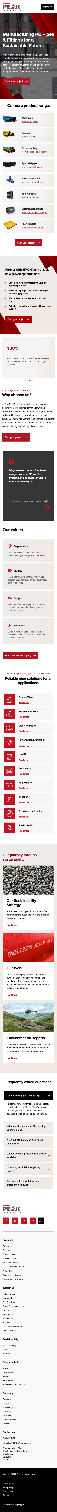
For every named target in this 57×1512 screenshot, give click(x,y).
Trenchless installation (12, 1326)
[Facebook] (6, 1221)
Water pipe (7, 1246)
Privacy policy (8, 1488)
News (5, 1368)
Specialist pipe (9, 1258)
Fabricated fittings (11, 1262)
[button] (24, 380)
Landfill (6, 1310)
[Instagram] (33, 1221)
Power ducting (9, 1254)
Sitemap (6, 1495)
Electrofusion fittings (12, 1275)
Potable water (9, 1294)
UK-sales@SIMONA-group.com (17, 1443)
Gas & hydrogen (10, 1302)
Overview (7, 1399)
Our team (7, 1411)
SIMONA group (9, 1407)
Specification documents (14, 1384)
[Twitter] (15, 1221)
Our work (7, 1349)
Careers (6, 1423)
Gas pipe (7, 1250)
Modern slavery (8, 1484)
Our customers (9, 1419)
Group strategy (9, 1345)
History (6, 1403)
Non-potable (8, 1298)
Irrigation (6, 1322)
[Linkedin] (24, 1221)
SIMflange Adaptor (16, 1266)
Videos (6, 1376)
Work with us (8, 1415)
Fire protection (9, 1330)
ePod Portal (8, 1380)
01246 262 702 (9, 1438)
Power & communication (13, 1306)
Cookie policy (8, 1491)
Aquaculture (8, 1318)
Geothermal (8, 1314)
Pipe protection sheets (13, 1279)
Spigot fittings (9, 1271)
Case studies (8, 1372)
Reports (6, 1353)
